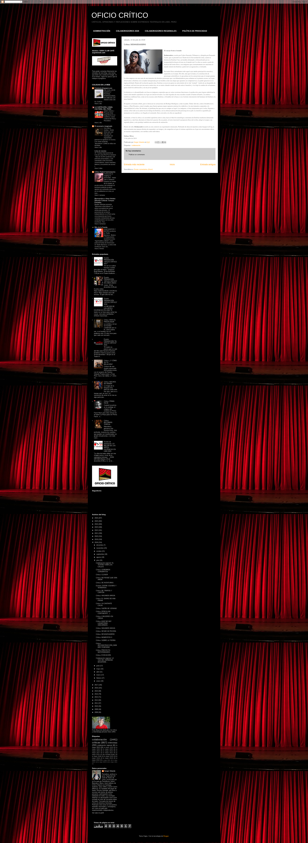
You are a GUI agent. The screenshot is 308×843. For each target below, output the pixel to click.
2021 (96, 533)
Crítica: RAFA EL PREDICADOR (110, 321)
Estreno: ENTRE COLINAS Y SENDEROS (106, 587)
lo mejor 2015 (108, 756)
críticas (96, 742)
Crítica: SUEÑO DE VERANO (106, 608)
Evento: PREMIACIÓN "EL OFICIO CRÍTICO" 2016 (110, 342)
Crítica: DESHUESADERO (105, 634)
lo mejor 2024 (108, 747)
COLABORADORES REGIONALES (160, 31)
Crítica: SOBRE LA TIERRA (106, 640)
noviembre (100, 548)
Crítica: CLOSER (102, 575)
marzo (98, 675)
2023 (96, 527)
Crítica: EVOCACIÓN (103, 655)
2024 (96, 524)
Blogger (166, 836)
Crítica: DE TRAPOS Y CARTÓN (104, 591)
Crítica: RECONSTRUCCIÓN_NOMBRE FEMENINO (106, 645)
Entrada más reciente (134, 164)
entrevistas (112, 743)
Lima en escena (100, 151)
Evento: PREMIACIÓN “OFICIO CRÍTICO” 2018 (110, 301)
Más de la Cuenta (101, 227)
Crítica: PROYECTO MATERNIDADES (103, 651)
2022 (96, 530)
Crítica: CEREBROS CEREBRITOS (103, 571)
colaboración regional (104, 745)
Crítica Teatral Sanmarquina (105, 172)
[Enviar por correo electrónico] (156, 142)
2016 (96, 688)
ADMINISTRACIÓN (101, 31)
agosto (99, 557)
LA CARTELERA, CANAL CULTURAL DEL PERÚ (104, 108)
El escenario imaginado (103, 126)
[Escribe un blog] (158, 142)
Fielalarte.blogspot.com (103, 88)
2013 (96, 697)
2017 (96, 685)
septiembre (100, 554)
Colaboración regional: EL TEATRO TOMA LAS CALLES (105, 565)
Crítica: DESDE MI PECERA (106, 631)
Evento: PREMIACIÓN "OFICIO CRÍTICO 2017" (110, 260)
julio (98, 560)
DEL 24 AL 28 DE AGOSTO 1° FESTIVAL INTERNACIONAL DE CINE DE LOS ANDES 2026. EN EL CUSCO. (105, 96)
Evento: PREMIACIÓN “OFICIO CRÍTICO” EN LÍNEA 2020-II (110, 280)
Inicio (172, 164)
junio (98, 666)
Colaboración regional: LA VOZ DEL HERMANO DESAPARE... (105, 660)
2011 (96, 703)
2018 (96, 542)
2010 (96, 706)
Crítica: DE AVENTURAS (104, 583)
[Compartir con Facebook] (163, 142)
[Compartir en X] (160, 142)
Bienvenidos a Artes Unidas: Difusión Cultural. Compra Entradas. (105, 200)
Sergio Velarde (109, 771)
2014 (96, 694)
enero (98, 681)
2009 (96, 709)
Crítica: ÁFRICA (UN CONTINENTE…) (103, 612)
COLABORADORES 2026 (127, 31)
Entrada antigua (207, 164)
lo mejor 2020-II (102, 762)
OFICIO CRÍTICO (119, 15)
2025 (96, 521)
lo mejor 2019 (108, 758)
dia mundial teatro (109, 754)
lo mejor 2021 (113, 762)
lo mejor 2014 (108, 751)
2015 (96, 691)
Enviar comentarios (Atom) (143, 169)
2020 (96, 536)
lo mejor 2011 (106, 760)
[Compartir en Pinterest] (165, 142)
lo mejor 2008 (96, 756)
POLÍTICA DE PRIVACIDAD (194, 31)
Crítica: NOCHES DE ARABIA (110, 383)
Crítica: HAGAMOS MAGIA (105, 595)
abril (98, 672)
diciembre (100, 545)
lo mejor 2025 (108, 749)
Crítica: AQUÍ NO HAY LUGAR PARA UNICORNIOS (104, 623)
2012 (96, 700)
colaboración (136, 145)
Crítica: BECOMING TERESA (108, 422)
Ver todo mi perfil (98, 813)
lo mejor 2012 (108, 752)
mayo (98, 669)
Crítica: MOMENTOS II (104, 637)
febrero (99, 678)
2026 (96, 518)
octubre (99, 551)
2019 (96, 539)
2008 (96, 712)
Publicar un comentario (137, 154)
